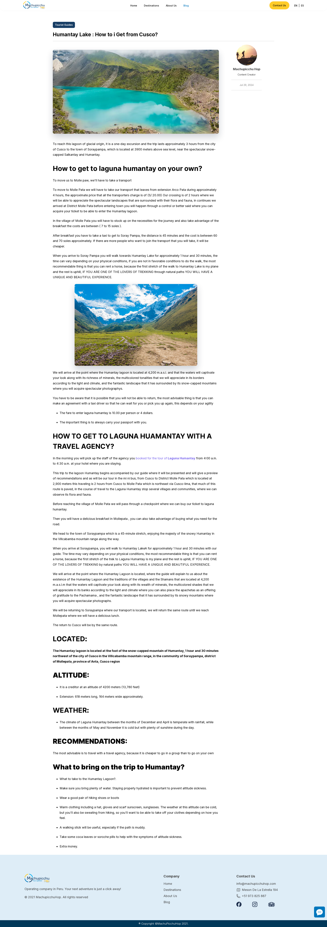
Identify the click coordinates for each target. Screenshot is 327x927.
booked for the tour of (165, 458)
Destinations (151, 5)
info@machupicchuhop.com (256, 883)
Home (133, 5)
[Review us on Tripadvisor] (271, 904)
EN (295, 5)
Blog (186, 5)
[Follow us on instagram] (254, 904)
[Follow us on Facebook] (239, 904)
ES (302, 5)
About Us (171, 5)
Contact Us (279, 5)
